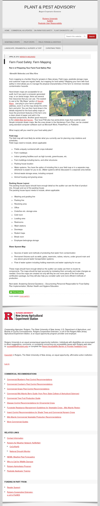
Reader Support (13, 487)
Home (7, 30)
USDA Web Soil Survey (23, 120)
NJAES (50, 21)
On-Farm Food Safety (43, 30)
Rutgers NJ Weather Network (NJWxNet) (24, 442)
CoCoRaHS (14, 446)
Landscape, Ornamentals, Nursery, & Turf (23, 48)
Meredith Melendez (27, 57)
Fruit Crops (29, 42)
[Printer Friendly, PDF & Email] (16, 291)
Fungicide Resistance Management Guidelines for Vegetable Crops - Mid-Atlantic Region (43, 407)
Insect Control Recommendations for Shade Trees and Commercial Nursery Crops (41, 412)
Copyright (8, 355)
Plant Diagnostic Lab (63, 30)
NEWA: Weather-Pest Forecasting (21, 457)
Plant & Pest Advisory (50, 7)
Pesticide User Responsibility (50, 23)
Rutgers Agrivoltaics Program (19, 466)
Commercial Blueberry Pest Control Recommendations (29, 379)
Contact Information (15, 438)
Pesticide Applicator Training (18, 471)
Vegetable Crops (11, 42)
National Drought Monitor (20, 451)
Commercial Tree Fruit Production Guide (23, 398)
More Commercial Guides (17, 421)
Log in (7, 364)
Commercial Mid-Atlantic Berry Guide (43, 393)
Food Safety (24, 296)
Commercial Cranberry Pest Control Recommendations (29, 384)
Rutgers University (50, 18)
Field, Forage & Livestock (50, 42)
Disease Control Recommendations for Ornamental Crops (31, 403)
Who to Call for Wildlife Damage (20, 461)
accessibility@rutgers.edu (17, 346)
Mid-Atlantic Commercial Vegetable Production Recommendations (34, 417)
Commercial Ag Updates (21, 30)
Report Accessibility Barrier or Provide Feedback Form (64, 346)
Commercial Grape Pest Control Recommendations (28, 388)
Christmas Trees (53, 48)
